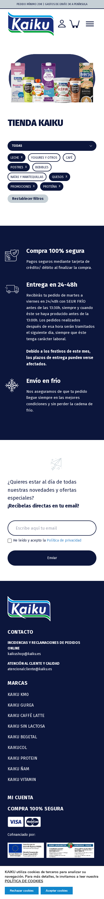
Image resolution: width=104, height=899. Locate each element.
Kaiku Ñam (18, 768)
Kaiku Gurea (21, 705)
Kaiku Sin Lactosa (26, 726)
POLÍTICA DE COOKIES (24, 881)
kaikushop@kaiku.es (24, 654)
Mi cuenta (20, 797)
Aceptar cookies (57, 891)
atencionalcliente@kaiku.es (30, 669)
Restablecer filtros (28, 199)
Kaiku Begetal (22, 736)
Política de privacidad (64, 540)
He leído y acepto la (47, 540)
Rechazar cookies (22, 891)
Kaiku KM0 (18, 694)
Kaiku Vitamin (22, 779)
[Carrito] (74, 24)
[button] (41, 167)
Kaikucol (17, 747)
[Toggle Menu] (90, 24)
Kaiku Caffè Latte (26, 715)
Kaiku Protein (22, 758)
